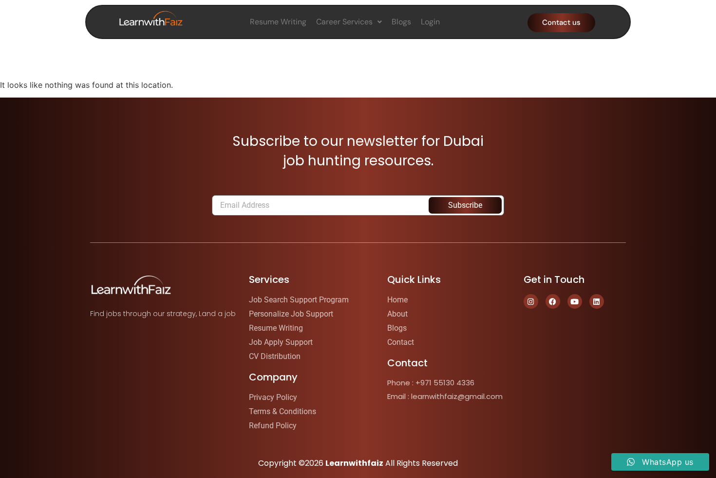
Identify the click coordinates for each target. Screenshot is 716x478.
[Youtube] (574, 301)
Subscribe (465, 205)
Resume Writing (278, 22)
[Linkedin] (596, 301)
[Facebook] (553, 301)
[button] (349, 22)
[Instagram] (531, 301)
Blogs (401, 22)
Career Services (344, 22)
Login (430, 22)
